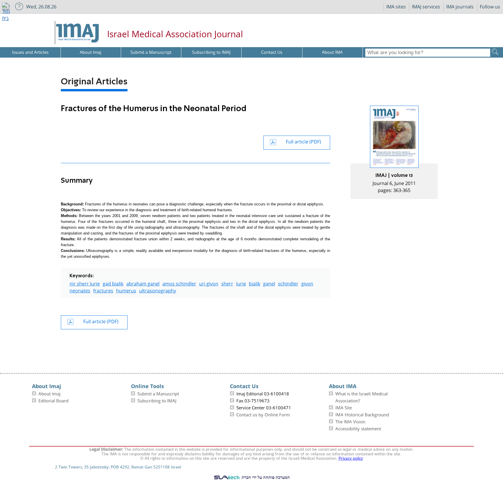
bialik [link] (254, 283)
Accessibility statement (358, 427)
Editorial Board (53, 400)
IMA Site (343, 407)
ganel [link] (269, 283)
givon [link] (307, 283)
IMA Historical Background (362, 414)
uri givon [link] (208, 283)
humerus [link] (126, 290)
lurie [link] (241, 283)
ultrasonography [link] (157, 290)
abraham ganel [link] (143, 283)
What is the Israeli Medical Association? (361, 397)
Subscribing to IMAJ (156, 400)
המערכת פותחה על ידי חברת (265, 477)
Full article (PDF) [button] (303, 141)
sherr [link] (227, 283)
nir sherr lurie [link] (85, 283)
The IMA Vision (350, 421)
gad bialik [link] (113, 283)
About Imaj (49, 393)
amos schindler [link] (179, 283)
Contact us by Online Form (263, 414)
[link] (394, 152)
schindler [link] (288, 283)
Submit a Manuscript (158, 393)
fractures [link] (103, 290)
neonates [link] (80, 290)
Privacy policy (351, 458)
